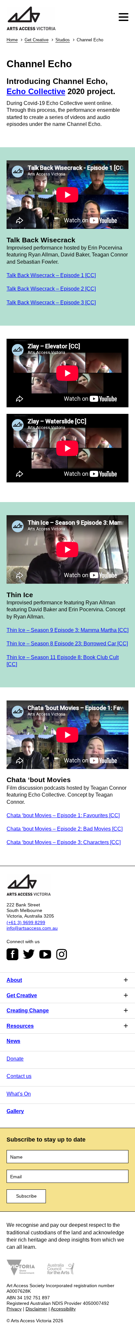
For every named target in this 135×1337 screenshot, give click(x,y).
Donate (15, 1059)
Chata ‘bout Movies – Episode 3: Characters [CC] (64, 842)
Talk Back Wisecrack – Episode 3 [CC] (51, 302)
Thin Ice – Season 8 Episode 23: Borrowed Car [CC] (67, 643)
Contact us (19, 1076)
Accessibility (63, 1308)
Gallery (15, 1111)
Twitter (29, 954)
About (14, 980)
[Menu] (124, 17)
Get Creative (36, 39)
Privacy (14, 1308)
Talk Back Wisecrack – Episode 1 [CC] (51, 275)
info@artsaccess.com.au (32, 928)
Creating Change (28, 1010)
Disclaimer (36, 1308)
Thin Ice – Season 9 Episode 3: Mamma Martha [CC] (67, 630)
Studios (62, 39)
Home (12, 39)
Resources (20, 1026)
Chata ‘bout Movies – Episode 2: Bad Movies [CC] (65, 829)
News (13, 1041)
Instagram (62, 954)
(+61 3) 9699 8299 (26, 922)
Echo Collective (36, 91)
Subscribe (26, 1196)
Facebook (12, 954)
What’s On (19, 1094)
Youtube (45, 954)
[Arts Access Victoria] (31, 19)
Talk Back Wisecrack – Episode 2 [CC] (51, 289)
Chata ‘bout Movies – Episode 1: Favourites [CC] (63, 815)
